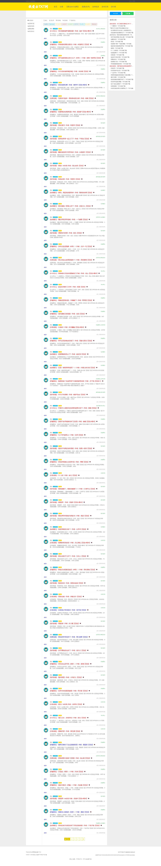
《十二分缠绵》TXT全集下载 (118, 50)
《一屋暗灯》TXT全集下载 (117, 26)
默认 (46, 20)
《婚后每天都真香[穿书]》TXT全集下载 (121, 46)
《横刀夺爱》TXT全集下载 (117, 77)
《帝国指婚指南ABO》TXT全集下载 (120, 64)
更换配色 (33, 1)
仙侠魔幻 (88, 24)
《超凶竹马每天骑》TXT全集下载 (119, 57)
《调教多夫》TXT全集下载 (117, 59)
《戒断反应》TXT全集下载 (117, 39)
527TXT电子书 (122, 852)
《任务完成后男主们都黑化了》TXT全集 (121, 88)
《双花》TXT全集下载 (116, 41)
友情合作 (133, 852)
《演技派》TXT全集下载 (117, 55)
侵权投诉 (128, 852)
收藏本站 (28, 1)
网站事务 (31, 28)
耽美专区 (31, 26)
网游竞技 (94, 24)
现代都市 (70, 24)
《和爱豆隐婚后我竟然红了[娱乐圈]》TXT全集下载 (124, 75)
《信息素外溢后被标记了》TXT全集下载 (121, 32)
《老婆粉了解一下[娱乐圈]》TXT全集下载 (122, 43)
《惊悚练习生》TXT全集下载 (118, 61)
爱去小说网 (132, 1)
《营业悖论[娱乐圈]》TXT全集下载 (120, 81)
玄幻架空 (58, 24)
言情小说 (31, 23)
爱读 (51, 28)
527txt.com (35, 852)
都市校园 (52, 24)
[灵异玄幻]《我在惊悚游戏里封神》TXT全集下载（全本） (126, 35)
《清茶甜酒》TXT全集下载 (117, 86)
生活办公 (31, 31)
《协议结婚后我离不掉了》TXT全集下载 (121, 79)
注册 (127, 13)
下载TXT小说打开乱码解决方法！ (119, 28)
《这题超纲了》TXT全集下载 (118, 52)
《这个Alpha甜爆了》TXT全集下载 (120, 84)
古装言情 (64, 24)
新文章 (52, 20)
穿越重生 (46, 24)
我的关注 (73, 20)
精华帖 (59, 20)
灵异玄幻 (76, 24)
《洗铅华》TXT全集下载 (117, 68)
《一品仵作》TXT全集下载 (117, 72)
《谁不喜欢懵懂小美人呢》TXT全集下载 (121, 37)
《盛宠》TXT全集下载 (116, 48)
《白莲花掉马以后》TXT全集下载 (119, 70)
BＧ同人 (82, 24)
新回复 (65, 20)
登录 (116, 13)
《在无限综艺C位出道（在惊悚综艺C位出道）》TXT (125, 30)
